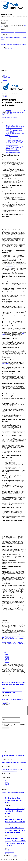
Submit (15, 856)
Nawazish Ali (8, 110)
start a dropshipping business (18, 636)
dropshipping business (14, 634)
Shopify (22, 172)
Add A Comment (6, 703)
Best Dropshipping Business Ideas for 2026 (14, 143)
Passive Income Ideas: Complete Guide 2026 (12, 699)
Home (4, 74)
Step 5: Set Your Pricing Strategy (15, 140)
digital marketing (6, 77)
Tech (4, 75)
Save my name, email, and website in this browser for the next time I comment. (13, 725)
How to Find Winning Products (12, 144)
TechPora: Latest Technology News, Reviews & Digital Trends (15, 811)
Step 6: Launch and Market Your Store (16, 141)
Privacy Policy (8, 850)
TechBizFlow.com (14, 855)
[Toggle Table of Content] (3, 123)
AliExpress (9, 266)
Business (5, 76)
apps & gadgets (6, 78)
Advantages (11, 131)
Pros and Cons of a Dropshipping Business (14, 130)
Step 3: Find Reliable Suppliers (15, 138)
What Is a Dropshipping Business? (12, 125)
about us (5, 80)
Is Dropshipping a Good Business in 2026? (14, 129)
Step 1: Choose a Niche (13, 135)
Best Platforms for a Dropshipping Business (14, 142)
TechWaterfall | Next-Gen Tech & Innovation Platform (13, 44)
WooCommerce (5, 363)
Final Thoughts (9, 151)
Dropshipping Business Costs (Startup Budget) (15, 146)
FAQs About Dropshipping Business (13, 152)
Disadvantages (11, 132)
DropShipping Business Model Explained (14, 127)
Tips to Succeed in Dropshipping (12, 149)
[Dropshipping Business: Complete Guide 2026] (7, 114)
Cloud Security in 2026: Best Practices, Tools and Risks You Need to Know (12, 641)
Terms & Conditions (9, 852)
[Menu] (1, 82)
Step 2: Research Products (14, 136)
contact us (7, 853)
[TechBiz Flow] (14, 69)
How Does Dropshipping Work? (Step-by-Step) (15, 126)
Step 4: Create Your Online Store (15, 139)
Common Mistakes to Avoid (11, 148)
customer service (5, 634)
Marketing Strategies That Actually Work (14, 147)
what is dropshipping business (8, 637)
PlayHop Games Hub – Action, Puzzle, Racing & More (13, 32)
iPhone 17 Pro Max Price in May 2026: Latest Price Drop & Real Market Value (15, 830)
